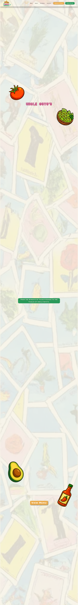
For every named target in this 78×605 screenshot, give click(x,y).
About (36, 3)
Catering (42, 3)
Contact (49, 3)
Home (26, 3)
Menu (31, 3)
